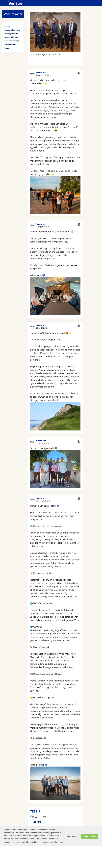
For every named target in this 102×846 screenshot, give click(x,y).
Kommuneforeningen (12, 41)
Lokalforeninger (10, 44)
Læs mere (59, 842)
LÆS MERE (37, 822)
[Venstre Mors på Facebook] (78, 74)
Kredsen (7, 48)
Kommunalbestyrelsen (12, 30)
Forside (7, 26)
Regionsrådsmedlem (12, 37)
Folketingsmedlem (11, 34)
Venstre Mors (13, 14)
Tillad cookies (90, 836)
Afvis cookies (72, 836)
